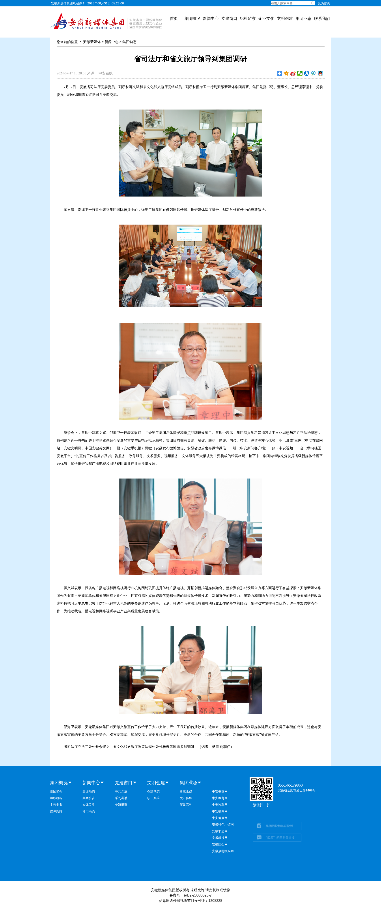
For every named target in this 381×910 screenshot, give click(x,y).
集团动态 (129, 42)
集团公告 (88, 798)
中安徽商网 (220, 811)
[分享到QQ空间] (286, 73)
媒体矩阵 (56, 811)
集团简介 (56, 791)
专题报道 (121, 804)
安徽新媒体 (92, 42)
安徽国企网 (220, 844)
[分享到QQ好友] (320, 73)
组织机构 (56, 798)
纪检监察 (248, 18)
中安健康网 (220, 818)
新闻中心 (211, 18)
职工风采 (153, 798)
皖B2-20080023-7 (198, 895)
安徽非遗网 (220, 831)
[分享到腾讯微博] (313, 73)
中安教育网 (220, 798)
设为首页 (324, 3)
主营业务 (56, 804)
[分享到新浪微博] (293, 73)
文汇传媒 (186, 798)
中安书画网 (220, 791)
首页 (174, 18)
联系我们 (322, 18)
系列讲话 (121, 798)
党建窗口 (229, 18)
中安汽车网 (220, 804)
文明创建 (285, 18)
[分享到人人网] (307, 73)
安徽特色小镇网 (223, 824)
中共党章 (121, 791)
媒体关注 (88, 804)
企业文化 (266, 18)
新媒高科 (186, 804)
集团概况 (192, 18)
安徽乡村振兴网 (223, 851)
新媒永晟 (186, 791)
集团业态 (303, 18)
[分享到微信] (300, 73)
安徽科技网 (220, 838)
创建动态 (153, 791)
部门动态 (88, 811)
